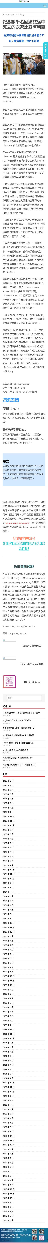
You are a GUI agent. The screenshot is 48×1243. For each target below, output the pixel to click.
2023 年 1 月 (8, 971)
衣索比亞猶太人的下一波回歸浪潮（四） (19, 728)
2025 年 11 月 (8, 821)
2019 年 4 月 (8, 1171)
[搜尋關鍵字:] (24, 698)
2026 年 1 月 (8, 812)
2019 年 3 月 (8, 1176)
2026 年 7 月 (8, 785)
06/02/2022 (9, 14)
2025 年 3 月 (8, 856)
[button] (44, 5)
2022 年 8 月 (8, 994)
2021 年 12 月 (8, 1029)
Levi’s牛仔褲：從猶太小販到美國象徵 (18, 742)
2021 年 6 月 (8, 1056)
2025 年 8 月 (8, 834)
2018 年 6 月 (8, 1216)
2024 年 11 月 (8, 874)
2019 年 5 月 (8, 1167)
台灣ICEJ (21, 14)
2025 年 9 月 (8, 829)
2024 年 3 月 (8, 909)
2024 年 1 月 (8, 918)
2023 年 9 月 (8, 936)
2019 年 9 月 (8, 1149)
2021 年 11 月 (8, 1034)
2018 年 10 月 (8, 1198)
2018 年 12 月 (8, 1189)
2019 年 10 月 (8, 1144)
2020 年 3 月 (8, 1122)
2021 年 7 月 (8, 1051)
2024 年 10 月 (8, 878)
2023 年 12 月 (8, 923)
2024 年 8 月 (8, 887)
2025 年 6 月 (8, 843)
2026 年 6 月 (8, 789)
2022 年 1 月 (8, 1025)
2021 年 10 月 (8, 1038)
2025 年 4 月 (8, 852)
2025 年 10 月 (8, 825)
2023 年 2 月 (8, 967)
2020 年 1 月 (8, 1131)
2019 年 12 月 (8, 1136)
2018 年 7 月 (8, 1211)
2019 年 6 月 (8, 1162)
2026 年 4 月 (8, 798)
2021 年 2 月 (8, 1073)
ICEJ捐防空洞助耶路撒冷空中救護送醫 (18, 735)
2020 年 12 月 (8, 1082)
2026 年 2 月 (8, 807)
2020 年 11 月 (8, 1087)
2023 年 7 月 (8, 945)
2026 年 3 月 (8, 803)
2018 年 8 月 (8, 1207)
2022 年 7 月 (8, 998)
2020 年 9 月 (8, 1096)
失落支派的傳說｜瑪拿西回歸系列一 (18, 757)
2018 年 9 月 (8, 1202)
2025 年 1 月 (8, 865)
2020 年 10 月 (8, 1091)
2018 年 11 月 (8, 1193)
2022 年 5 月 (8, 1007)
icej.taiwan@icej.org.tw (17, 523)
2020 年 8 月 (8, 1100)
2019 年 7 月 (8, 1158)
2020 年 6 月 (8, 1109)
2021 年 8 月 (8, 1047)
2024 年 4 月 (8, 905)
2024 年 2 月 (8, 914)
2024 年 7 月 (8, 892)
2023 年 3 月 (8, 963)
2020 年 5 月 (8, 1113)
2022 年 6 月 (8, 1003)
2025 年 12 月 (8, 816)
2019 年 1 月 (8, 1184)
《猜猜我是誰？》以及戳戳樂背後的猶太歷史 (21, 713)
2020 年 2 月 (8, 1127)
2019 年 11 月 (8, 1140)
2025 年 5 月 (8, 847)
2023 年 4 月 (8, 958)
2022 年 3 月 (8, 1016)
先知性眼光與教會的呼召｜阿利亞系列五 (19, 765)
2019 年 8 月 (8, 1153)
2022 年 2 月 (8, 1020)
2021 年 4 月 (8, 1065)
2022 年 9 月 (8, 989)
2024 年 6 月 (8, 896)
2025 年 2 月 (8, 860)
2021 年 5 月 (8, 1060)
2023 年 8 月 (8, 940)
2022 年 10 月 (8, 985)
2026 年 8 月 (8, 781)
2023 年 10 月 (8, 932)
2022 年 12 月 (8, 976)
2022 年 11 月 (8, 980)
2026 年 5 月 (8, 794)
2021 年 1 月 (8, 1078)
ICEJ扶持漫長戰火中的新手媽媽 (15, 750)
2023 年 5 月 (8, 954)
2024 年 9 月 (8, 883)
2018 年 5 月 (8, 1220)
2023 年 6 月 (8, 949)
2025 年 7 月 (8, 838)
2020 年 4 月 (8, 1118)
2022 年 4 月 (8, 1011)
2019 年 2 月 (8, 1180)
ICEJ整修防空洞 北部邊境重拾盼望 (17, 720)
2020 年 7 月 (8, 1105)
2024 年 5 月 (8, 900)
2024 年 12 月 (8, 869)
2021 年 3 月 (8, 1069)
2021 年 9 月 (8, 1042)
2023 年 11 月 (8, 927)
